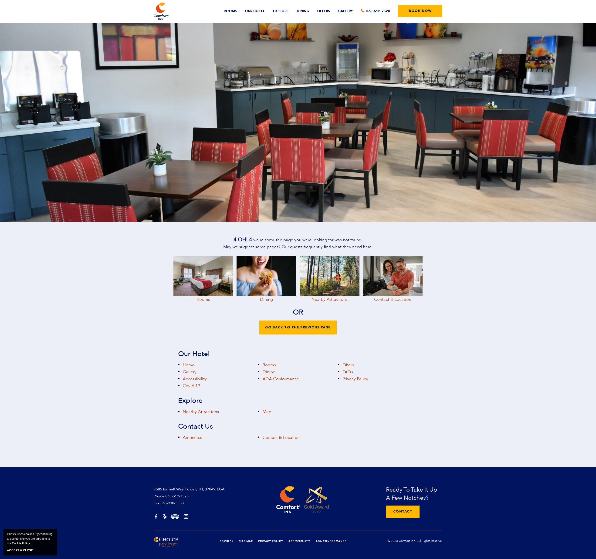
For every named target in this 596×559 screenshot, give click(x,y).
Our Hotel (255, 11)
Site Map (246, 541)
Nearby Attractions (330, 299)
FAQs (347, 372)
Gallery (345, 11)
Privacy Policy (355, 379)
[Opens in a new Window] (156, 517)
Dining (303, 11)
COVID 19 (227, 541)
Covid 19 (191, 386)
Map (267, 412)
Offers (323, 11)
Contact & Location (392, 299)
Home (188, 365)
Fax (156, 503)
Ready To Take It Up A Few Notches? (411, 494)
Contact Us (195, 426)
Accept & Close (20, 550)
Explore (281, 11)
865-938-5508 (172, 503)
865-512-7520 (177, 496)
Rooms (230, 11)
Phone (159, 496)
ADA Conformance (281, 379)
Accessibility (195, 379)
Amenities (192, 437)
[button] (420, 11)
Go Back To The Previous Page (298, 327)
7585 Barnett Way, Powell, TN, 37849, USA (189, 489)
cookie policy (21, 543)
